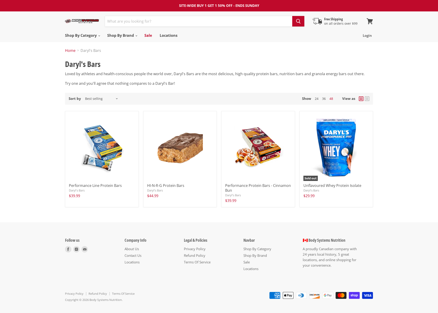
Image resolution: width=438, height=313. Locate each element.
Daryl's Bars (77, 190)
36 (324, 98)
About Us (132, 249)
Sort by (75, 99)
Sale (148, 35)
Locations (168, 35)
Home (70, 50)
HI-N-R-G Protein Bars (165, 185)
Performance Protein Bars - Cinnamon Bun (258, 188)
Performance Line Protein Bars (95, 185)
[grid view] (361, 98)
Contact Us (133, 255)
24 (316, 98)
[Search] (298, 21)
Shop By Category (81, 35)
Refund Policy (194, 255)
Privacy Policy (195, 249)
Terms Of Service (197, 262)
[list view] (367, 98)
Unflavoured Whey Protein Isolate (332, 185)
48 (331, 98)
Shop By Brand (121, 35)
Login (367, 35)
